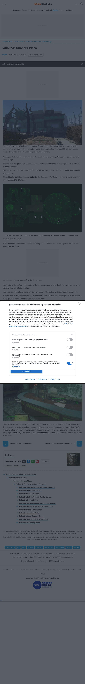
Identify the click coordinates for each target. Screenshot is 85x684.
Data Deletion (30, 379)
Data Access (42, 379)
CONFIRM (26, 371)
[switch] (70, 339)
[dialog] (42, 342)
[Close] (81, 305)
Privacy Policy (55, 379)
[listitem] (42, 335)
